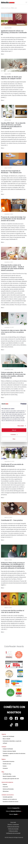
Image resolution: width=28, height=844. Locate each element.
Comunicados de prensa (8, 761)
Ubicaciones (6, 791)
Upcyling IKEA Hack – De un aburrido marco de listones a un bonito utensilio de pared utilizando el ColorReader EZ (13, 125)
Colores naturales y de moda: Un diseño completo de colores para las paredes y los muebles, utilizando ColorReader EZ (13, 375)
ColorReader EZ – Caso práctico (12, 520)
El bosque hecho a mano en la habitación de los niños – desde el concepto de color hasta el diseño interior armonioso (12, 267)
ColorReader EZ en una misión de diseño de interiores (12, 465)
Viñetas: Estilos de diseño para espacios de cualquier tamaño (11, 77)
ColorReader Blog (7, 774)
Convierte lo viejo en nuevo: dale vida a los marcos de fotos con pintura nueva (13, 332)
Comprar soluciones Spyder (9, 751)
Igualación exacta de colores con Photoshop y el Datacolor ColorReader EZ (14, 32)
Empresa (5, 784)
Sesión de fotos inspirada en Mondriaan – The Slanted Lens (11, 171)
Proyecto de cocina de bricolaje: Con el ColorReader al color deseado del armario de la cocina (13, 218)
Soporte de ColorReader (8, 736)
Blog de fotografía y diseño (9, 776)
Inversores (5, 786)
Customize (13, 434)
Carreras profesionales (8, 789)
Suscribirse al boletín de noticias (10, 801)
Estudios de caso (7, 763)
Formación (5, 768)
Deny (14, 438)
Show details (21, 425)
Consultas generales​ (8, 797)
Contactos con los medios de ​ (10, 799)
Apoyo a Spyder (6, 738)
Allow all (14, 430)
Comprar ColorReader (8, 749)
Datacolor (13, 808)
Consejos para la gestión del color (11, 778)
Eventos (5, 766)
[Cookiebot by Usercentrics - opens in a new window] (20, 404)
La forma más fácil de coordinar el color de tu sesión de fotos (12, 611)
